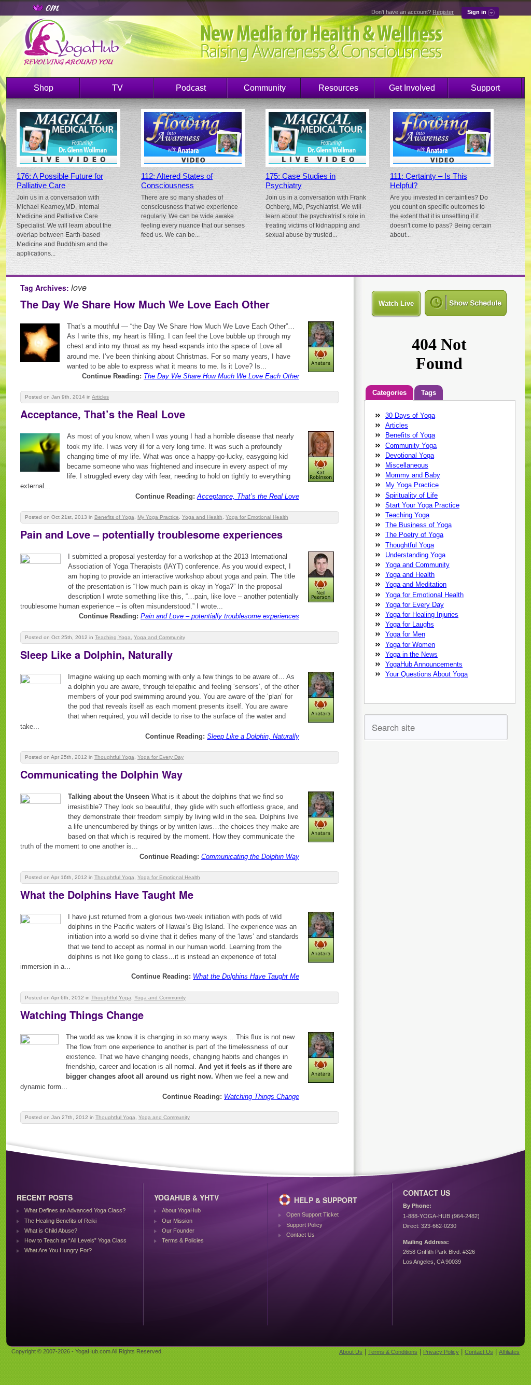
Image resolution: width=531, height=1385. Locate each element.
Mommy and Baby (412, 475)
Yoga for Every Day (160, 757)
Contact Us (300, 1235)
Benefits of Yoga (114, 517)
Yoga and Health (202, 517)
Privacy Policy (441, 1352)
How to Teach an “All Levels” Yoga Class (75, 1240)
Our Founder (178, 1230)
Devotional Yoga (409, 455)
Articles (100, 397)
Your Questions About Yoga (426, 674)
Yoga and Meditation (415, 584)
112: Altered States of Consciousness (177, 181)
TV (117, 87)
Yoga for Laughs (409, 624)
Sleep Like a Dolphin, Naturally (96, 654)
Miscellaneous (406, 465)
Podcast (191, 87)
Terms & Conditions (392, 1352)
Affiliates (509, 1352)
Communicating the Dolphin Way (101, 774)
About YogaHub (181, 1210)
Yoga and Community (159, 637)
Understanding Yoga (415, 555)
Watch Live (396, 303)
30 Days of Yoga (410, 415)
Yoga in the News (411, 654)
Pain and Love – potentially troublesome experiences (151, 534)
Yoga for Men (405, 634)
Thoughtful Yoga (114, 757)
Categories (389, 393)
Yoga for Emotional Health (257, 517)
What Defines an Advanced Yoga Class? (74, 1210)
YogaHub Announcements (424, 664)
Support (485, 87)
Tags (428, 393)
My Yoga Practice (158, 517)
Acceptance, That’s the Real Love (102, 413)
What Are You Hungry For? (58, 1250)
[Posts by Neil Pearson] (321, 604)
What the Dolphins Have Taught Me (106, 894)
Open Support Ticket (312, 1214)
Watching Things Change (82, 1014)
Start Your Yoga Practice (422, 505)
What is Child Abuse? (50, 1230)
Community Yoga (411, 445)
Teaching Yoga (113, 637)
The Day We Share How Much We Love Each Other (145, 304)
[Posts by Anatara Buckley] (321, 374)
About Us (350, 1352)
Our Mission (177, 1221)
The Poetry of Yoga (414, 535)
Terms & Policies (183, 1240)
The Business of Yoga (418, 525)
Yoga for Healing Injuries (421, 614)
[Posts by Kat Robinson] (321, 484)
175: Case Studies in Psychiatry (301, 181)
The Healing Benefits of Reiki (60, 1221)
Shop (43, 87)
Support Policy (304, 1225)
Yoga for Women (410, 644)
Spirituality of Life (411, 495)
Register (443, 12)
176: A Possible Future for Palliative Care (60, 181)
